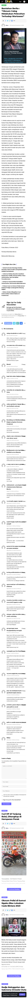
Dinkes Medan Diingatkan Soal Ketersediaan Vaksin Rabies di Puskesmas (11, 293)
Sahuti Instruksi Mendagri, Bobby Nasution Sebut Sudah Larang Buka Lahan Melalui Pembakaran (14, 269)
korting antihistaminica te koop (16, 572)
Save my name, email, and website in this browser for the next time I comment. (15, 795)
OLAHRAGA (4, 983)
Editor (7, 25)
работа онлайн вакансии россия (16, 722)
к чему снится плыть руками (15, 464)
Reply (24, 333)
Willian (8, 738)
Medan (4, 5)
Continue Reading (14, 889)
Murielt (9, 364)
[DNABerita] (8, 1)
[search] (17, 1)
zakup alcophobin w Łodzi (14, 333)
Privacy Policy (6, 995)
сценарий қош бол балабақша (16, 651)
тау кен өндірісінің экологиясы (16, 673)
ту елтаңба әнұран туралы (14, 501)
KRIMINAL (4, 810)
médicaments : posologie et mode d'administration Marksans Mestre (16, 487)
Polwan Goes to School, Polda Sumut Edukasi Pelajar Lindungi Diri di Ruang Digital (13, 287)
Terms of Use (14, 995)
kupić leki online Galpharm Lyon (16, 376)
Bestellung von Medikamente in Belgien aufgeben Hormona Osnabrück (16, 422)
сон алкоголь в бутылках (14, 345)
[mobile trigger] (3, 1)
